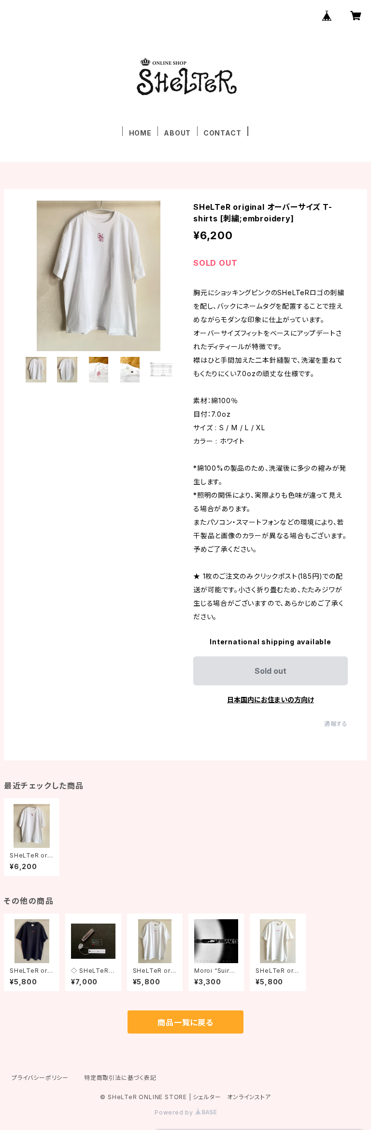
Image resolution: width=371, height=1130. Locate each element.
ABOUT (177, 133)
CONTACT (222, 133)
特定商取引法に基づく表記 (120, 1077)
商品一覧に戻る (185, 1022)
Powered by (175, 1112)
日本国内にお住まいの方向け (270, 699)
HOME (140, 133)
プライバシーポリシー (40, 1077)
